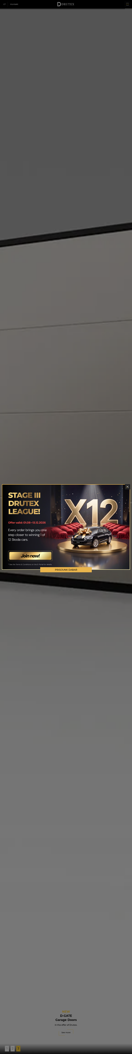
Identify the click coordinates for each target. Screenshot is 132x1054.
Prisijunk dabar (66, 569)
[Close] (127, 486)
